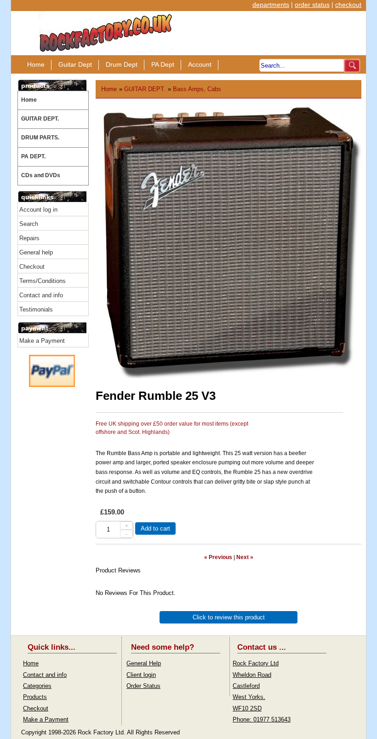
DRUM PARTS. (40, 137)
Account (199, 64)
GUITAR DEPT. (40, 118)
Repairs (29, 238)
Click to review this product (229, 617)
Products (35, 696)
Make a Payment (42, 340)
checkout (348, 4)
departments (270, 4)
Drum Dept (121, 64)
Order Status (143, 685)
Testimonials (36, 309)
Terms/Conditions (42, 280)
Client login (141, 674)
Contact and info (41, 295)
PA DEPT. (33, 156)
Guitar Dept (75, 64)
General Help (143, 663)
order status (312, 4)
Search (28, 223)
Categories (37, 685)
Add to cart (155, 528)
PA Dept (162, 64)
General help (36, 252)
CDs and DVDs (40, 175)
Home (36, 64)
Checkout (32, 266)
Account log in (38, 209)
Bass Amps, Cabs (197, 89)
